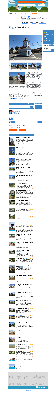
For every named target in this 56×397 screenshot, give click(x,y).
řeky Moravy (30, 17)
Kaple (14, 28)
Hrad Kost (18, 378)
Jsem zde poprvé (11, 386)
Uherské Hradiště (26, 16)
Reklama (10, 388)
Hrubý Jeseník (26, 377)
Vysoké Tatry (26, 384)
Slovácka (28, 18)
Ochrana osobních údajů (43, 384)
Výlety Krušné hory (34, 382)
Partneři (19, 388)
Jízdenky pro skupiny (38, 103)
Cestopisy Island (11, 383)
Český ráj (25, 383)
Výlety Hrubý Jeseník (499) (35, 379)
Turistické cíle (11, 28)
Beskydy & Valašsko (27, 378)
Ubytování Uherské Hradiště (42, 23)
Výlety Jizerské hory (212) (35, 378)
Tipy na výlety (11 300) (27, 6)
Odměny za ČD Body (38, 105)
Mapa (46, 32)
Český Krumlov (19, 384)
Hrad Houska (18, 383)
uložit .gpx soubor (16, 98)
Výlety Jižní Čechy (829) (35, 375)
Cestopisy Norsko (11, 379)
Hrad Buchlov (34, 23)
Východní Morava (26, 375)
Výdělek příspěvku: (14, 112)
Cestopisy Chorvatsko (12, 382)
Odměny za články (20, 386)
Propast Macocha (19, 377)
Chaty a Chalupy (47, 40)
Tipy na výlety (24, 23)
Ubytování (46, 36)
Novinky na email (41, 387)
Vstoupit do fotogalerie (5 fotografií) (15, 69)
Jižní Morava (27, 20)
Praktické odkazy (29, 386)
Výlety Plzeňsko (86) (42, 376)
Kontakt (28, 388)
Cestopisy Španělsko (12, 378)
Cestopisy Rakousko (12, 375)
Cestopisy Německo (12, 377)
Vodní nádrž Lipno (19, 376)
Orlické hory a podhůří (27, 382)
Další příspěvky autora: (14, 113)
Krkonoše (25, 379)
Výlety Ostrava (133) (42, 377)
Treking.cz (33, 384)
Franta (16, 60)
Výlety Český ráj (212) (35, 376)
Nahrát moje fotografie (38, 69)
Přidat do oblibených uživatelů (16, 111)
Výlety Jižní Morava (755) (42, 379)
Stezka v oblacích (19, 382)
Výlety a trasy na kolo (42, 382)
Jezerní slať (18, 375)
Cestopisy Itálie (11, 376)
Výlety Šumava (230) (35, 377)
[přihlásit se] (44, 1)
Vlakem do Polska (11, 384)
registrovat (44, 2)
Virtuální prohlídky (42, 383)
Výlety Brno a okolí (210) (42, 375)
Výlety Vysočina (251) (42, 378)
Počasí (46, 38)
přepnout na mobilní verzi (28, 390)
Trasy (27, 23)
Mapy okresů (22, 6)
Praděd (18, 379)
